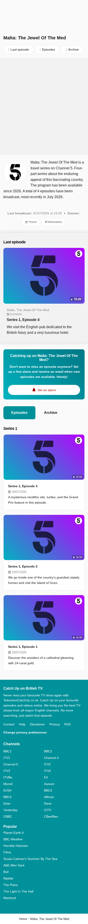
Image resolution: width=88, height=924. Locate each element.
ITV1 (6, 758)
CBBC (7, 816)
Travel (32, 222)
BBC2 (48, 751)
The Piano (10, 885)
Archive (50, 413)
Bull (6, 872)
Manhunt (9, 898)
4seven (49, 784)
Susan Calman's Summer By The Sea (30, 859)
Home (23, 919)
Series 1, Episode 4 (23, 320)
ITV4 (47, 771)
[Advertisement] (44, 106)
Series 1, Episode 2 (22, 566)
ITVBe (7, 777)
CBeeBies (51, 816)
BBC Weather (13, 839)
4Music (49, 797)
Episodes (19, 413)
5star (7, 803)
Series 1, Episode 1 (22, 646)
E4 (46, 777)
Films (7, 852)
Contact (8, 724)
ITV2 (47, 764)
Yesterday (10, 810)
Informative (54, 222)
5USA (7, 790)
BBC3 (48, 790)
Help (22, 724)
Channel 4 (51, 758)
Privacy (54, 724)
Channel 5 (10, 764)
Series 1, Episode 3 (22, 486)
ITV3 (6, 771)
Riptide (8, 878)
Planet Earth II (13, 832)
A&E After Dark (14, 865)
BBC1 (7, 751)
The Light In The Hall (18, 891)
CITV (47, 810)
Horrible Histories (15, 846)
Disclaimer (37, 724)
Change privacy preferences (25, 732)
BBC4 (7, 797)
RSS (67, 724)
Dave (47, 803)
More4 (8, 784)
